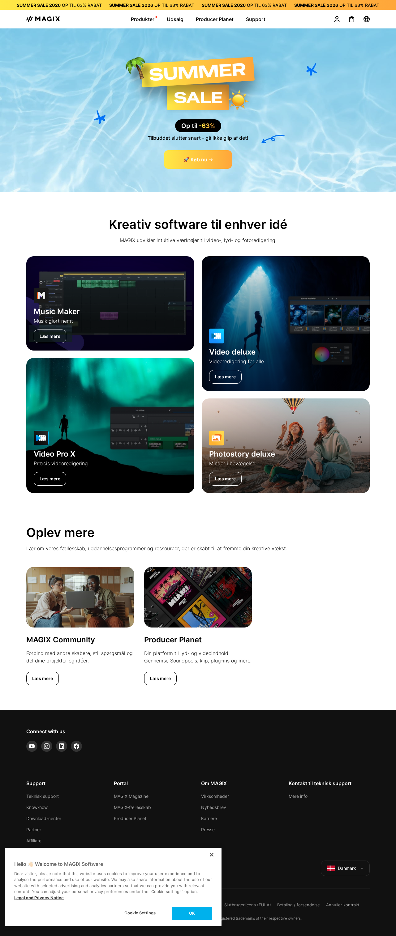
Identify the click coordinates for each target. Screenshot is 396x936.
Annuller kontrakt (342, 904)
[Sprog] (366, 19)
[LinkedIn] (61, 746)
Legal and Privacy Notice (39, 897)
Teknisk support (42, 796)
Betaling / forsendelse (298, 904)
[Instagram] (46, 746)
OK (192, 913)
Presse (208, 829)
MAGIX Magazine (131, 796)
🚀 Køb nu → (198, 159)
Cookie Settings (140, 912)
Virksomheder (215, 796)
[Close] (211, 855)
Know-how (37, 807)
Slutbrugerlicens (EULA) (247, 904)
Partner (33, 829)
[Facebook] (76, 746)
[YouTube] (31, 746)
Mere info (298, 796)
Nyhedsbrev (213, 807)
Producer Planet (130, 818)
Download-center (43, 818)
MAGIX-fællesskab (132, 807)
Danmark (347, 868)
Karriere (209, 818)
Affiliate (33, 840)
